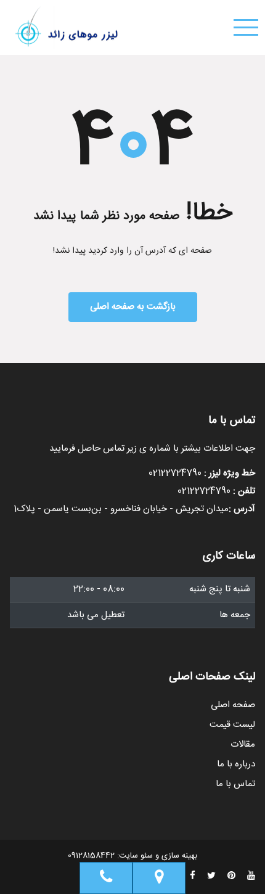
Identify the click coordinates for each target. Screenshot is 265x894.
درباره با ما (236, 764)
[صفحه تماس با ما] (159, 878)
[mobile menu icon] (246, 27)
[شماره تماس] (106, 878)
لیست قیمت (232, 725)
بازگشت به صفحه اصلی (133, 306)
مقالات (242, 744)
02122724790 (175, 473)
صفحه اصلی (233, 705)
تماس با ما (235, 784)
